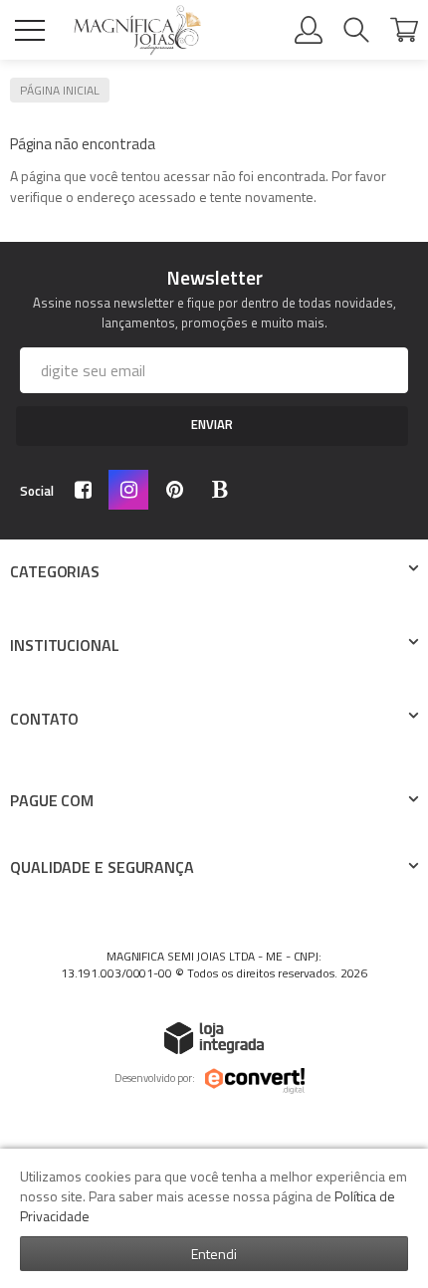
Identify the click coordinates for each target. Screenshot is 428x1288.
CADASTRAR (212, 426)
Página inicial (60, 90)
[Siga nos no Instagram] (132, 491)
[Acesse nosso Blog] (224, 491)
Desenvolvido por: (154, 1078)
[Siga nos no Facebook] (86, 491)
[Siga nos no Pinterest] (178, 491)
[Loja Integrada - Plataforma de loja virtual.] (214, 1037)
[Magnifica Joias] (137, 30)
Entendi (214, 1253)
